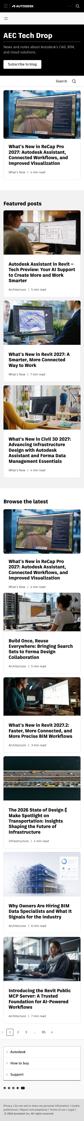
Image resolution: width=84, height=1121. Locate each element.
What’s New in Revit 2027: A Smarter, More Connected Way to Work (39, 360)
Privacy (7, 1106)
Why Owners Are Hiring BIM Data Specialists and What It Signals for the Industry (40, 911)
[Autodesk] (23, 6)
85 (43, 1032)
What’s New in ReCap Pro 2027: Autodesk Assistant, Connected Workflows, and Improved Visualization (38, 155)
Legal (71, 1110)
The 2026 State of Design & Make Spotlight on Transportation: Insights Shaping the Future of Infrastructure (38, 821)
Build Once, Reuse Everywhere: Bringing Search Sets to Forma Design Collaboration (41, 649)
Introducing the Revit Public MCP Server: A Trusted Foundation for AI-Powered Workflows (40, 999)
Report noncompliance (34, 1110)
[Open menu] (6, 18)
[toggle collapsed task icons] (69, 6)
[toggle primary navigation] (8, 6)
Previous (2, 1032)
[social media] (14, 1088)
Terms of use (57, 1110)
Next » (51, 1032)
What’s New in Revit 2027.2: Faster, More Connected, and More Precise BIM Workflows (40, 731)
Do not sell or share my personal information (42, 1106)
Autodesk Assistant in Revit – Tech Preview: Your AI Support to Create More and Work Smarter (42, 273)
